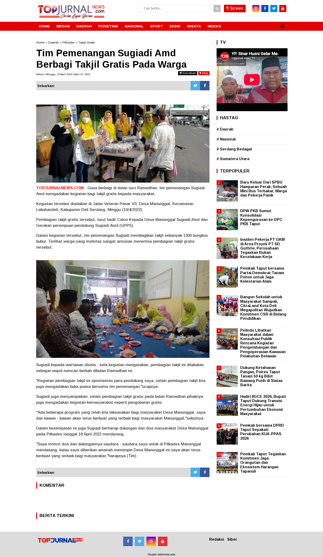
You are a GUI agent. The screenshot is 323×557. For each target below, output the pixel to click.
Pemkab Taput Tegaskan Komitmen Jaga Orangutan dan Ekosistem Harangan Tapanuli (263, 462)
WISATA (194, 26)
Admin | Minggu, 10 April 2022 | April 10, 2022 (63, 74)
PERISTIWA (108, 26)
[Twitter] (195, 85)
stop (204, 73)
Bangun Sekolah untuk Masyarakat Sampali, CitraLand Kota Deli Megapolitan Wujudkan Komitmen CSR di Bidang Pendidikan (263, 307)
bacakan (189, 73)
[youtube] (282, 8)
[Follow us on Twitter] (139, 541)
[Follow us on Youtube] (162, 541)
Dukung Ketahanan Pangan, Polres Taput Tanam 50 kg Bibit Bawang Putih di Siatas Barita (261, 376)
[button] (282, 24)
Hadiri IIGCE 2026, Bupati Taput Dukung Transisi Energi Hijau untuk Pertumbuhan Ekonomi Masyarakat (263, 405)
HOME (44, 26)
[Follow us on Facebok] (128, 541)
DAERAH (84, 26)
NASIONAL (134, 26)
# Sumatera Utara (233, 159)
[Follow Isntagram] (151, 541)
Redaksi (216, 539)
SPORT (156, 26)
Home (40, 42)
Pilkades (68, 42)
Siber (232, 539)
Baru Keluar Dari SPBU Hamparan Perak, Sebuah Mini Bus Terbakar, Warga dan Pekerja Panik (263, 188)
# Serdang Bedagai (234, 149)
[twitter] (273, 8)
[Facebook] (205, 85)
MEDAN (63, 26)
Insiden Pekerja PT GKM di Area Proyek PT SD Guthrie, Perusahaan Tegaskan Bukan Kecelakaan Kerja (262, 248)
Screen (236, 8)
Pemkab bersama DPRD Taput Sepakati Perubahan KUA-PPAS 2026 (262, 431)
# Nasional (226, 139)
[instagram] (255, 8)
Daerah (53, 42)
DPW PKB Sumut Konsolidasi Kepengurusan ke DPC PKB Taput (261, 217)
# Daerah (225, 129)
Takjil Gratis (87, 42)
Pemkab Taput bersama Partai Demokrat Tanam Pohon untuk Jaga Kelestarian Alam (262, 274)
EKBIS (175, 26)
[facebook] (264, 8)
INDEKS (214, 26)
